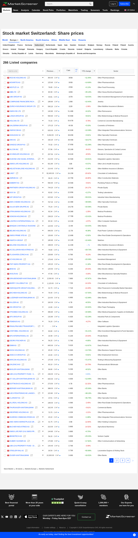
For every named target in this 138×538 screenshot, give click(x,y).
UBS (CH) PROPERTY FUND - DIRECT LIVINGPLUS (23, 446)
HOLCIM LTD (14, 121)
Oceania (82, 40)
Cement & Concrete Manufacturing (110, 121)
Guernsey (39, 53)
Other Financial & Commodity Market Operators (115, 288)
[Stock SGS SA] (17, 192)
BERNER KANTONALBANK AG (21, 388)
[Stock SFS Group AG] (24, 316)
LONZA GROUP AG (17, 116)
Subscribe (124, 4)
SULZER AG (14, 302)
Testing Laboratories (105, 192)
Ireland (13, 49)
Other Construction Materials (108, 178)
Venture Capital (103, 436)
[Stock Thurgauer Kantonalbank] (35, 407)
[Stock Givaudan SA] (22, 135)
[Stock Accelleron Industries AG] (35, 249)
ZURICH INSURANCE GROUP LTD (23, 106)
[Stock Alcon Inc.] (21, 149)
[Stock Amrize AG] (20, 178)
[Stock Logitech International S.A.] (36, 221)
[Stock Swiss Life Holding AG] (31, 163)
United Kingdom (9, 45)
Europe (13, 40)
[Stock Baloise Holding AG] (29, 245)
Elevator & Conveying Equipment (110, 154)
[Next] (132, 460)
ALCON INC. (14, 149)
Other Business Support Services (110, 350)
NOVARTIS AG (15, 82)
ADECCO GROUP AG (18, 355)
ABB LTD (13, 92)
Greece (5, 49)
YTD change (86, 71)
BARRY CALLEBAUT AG (19, 283)
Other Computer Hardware (107, 221)
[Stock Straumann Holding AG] (32, 211)
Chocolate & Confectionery (107, 173)
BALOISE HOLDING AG (18, 245)
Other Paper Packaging (106, 307)
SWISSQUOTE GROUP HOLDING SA (23, 288)
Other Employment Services (108, 355)
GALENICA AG (15, 364)
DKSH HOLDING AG (17, 350)
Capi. (68, 70)
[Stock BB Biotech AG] (24, 436)
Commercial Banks (105, 408)
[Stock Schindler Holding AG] (31, 154)
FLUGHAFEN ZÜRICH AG (19, 255)
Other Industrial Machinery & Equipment (112, 250)
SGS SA (13, 192)
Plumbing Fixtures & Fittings (108, 183)
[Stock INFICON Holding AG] (28, 359)
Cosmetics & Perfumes (106, 126)
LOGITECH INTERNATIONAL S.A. (22, 221)
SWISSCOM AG (15, 130)
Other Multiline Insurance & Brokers (111, 106)
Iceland (79, 49)
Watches (101, 240)
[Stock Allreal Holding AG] (29, 402)
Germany (28, 45)
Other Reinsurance (105, 111)
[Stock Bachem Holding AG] (29, 292)
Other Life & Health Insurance (108, 164)
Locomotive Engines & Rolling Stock (111, 451)
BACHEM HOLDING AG (18, 293)
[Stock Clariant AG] (22, 398)
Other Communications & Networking (111, 441)
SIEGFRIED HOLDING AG (19, 412)
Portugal (21, 49)
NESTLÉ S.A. (14, 87)
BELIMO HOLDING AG (18, 231)
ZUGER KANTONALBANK (19, 455)
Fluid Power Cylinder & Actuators (110, 231)
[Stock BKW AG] (18, 269)
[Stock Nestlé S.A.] (21, 87)
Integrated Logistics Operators (109, 159)
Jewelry (100, 102)
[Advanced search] (90, 4)
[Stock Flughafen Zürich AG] (31, 254)
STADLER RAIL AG (17, 451)
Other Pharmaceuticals (106, 78)
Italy (66, 45)
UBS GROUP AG (16, 97)
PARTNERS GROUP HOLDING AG (22, 188)
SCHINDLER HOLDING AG (20, 154)
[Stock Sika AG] (18, 140)
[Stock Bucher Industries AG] (31, 426)
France (20, 45)
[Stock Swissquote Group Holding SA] (38, 288)
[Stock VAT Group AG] (23, 197)
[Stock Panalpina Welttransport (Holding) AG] (38, 326)
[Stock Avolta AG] (20, 273)
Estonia (124, 49)
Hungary (39, 49)
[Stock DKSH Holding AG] (26, 350)
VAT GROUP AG (15, 197)
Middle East (64, 40)
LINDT (12, 173)
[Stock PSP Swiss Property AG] (32, 264)
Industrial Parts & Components (109, 317)
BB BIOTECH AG (16, 436)
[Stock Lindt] (16, 173)
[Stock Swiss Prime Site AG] (29, 235)
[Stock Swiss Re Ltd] (23, 111)
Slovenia (71, 49)
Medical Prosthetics (105, 211)
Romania (30, 49)
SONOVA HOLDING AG (18, 216)
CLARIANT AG (15, 398)
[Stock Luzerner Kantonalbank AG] (37, 297)
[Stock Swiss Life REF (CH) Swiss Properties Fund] (38, 431)
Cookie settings (49, 528)
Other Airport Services (106, 255)
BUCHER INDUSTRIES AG (20, 427)
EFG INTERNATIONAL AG (19, 336)
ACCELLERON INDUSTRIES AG (22, 250)
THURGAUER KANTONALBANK (22, 408)
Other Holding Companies (107, 422)
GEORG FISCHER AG (18, 341)
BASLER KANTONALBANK (20, 369)
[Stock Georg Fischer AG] (28, 340)
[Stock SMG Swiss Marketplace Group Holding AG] (38, 422)
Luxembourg (98, 49)
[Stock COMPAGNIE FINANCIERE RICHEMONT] (38, 101)
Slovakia (6, 53)
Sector (115, 71)
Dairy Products (103, 345)
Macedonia (49, 53)
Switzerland (39, 45)
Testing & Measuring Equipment (109, 360)
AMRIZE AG (14, 178)
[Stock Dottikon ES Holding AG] (33, 383)
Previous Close (52, 71)
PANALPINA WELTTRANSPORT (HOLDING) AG (23, 326)
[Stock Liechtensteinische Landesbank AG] (38, 393)
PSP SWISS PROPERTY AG (20, 264)
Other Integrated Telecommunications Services (115, 130)
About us (62, 528)
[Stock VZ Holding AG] (24, 259)
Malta (117, 49)
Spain (60, 45)
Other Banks (102, 226)
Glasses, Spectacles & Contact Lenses (112, 149)
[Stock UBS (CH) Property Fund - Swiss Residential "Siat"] (38, 374)
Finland (115, 45)
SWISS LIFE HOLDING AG (19, 164)
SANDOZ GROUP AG (17, 145)
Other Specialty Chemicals (107, 135)
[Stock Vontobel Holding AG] (31, 331)
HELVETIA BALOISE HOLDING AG (22, 169)
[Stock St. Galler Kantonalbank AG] (37, 378)
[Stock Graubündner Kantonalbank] (38, 278)
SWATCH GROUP (16, 240)
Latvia (30, 53)
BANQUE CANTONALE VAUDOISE (23, 226)
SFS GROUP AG (16, 317)
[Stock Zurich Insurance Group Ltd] (38, 106)
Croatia (62, 49)
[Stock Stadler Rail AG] (26, 450)
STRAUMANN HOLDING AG (20, 211)
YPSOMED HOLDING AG (19, 312)
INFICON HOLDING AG (18, 360)
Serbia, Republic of (19, 53)
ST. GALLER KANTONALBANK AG (22, 379)
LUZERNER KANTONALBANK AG (22, 298)
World (5, 40)
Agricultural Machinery (106, 427)
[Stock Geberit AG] (21, 183)
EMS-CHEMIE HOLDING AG (20, 202)
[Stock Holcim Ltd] (21, 120)
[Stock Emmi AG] (18, 345)
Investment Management (107, 259)
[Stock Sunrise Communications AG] (37, 417)
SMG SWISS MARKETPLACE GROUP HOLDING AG (23, 422)
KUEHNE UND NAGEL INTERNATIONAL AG (23, 159)
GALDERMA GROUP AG (19, 126)
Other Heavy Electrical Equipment (110, 92)
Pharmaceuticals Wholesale (108, 364)
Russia (107, 45)
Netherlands (50, 45)
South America (42, 40)
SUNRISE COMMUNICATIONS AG (22, 417)
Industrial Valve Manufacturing (109, 197)
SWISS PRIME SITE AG (18, 235)
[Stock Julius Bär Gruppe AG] (31, 206)
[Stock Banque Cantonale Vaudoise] (37, 226)
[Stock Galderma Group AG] (29, 125)
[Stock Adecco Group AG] (27, 355)
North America (26, 40)
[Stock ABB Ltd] (18, 92)
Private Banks (103, 207)
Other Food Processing (106, 87)
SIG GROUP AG (15, 307)
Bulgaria (88, 49)
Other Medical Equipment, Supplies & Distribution (116, 312)
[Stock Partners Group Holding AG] (37, 187)
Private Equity (103, 188)
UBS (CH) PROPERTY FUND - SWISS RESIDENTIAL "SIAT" (23, 374)
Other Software (103, 322)
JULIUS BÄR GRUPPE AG (19, 207)
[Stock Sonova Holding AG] (28, 216)
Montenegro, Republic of (65, 53)
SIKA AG (13, 140)
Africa (54, 40)
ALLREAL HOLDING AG (18, 403)
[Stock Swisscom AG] (23, 130)
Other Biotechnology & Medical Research (113, 116)
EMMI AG (13, 345)
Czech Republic (51, 49)
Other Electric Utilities (105, 269)
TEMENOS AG (15, 322)
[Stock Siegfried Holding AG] (31, 412)
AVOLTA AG (14, 274)
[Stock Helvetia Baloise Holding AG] (37, 168)
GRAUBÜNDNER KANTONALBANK (23, 278)
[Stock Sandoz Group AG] (27, 144)
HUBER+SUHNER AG (18, 441)
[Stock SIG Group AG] (23, 307)
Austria (131, 45)
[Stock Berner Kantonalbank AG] (35, 388)
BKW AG (13, 269)
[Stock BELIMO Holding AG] (28, 230)
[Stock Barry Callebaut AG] (30, 283)
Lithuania (109, 49)
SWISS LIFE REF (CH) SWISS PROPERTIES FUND (23, 431)
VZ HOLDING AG (16, 259)
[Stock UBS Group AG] (24, 96)
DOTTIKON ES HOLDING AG (20, 384)
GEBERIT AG (14, 183)
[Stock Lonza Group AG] (26, 116)
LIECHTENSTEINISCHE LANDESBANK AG (23, 393)
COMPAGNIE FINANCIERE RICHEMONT (23, 102)
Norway (99, 45)
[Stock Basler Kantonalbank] (32, 369)
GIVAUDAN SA (15, 135)
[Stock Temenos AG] (22, 321)
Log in (113, 4)
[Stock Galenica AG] (22, 364)
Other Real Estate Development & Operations (114, 235)
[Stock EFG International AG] (31, 336)
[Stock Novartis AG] (22, 82)
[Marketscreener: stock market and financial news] (20, 4)
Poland (123, 45)
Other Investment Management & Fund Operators (116, 97)
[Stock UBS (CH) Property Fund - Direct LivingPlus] (38, 445)
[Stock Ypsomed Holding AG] (30, 312)
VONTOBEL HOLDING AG (19, 331)
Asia (74, 40)
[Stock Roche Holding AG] (28, 77)
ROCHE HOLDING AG (18, 78)
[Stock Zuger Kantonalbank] (31, 455)
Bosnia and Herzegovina (86, 53)
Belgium (91, 45)
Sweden (73, 45)
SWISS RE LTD (15, 111)
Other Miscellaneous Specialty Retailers (112, 274)
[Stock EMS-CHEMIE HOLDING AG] (32, 202)
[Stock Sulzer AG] (21, 302)
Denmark (81, 45)
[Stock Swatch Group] (25, 240)
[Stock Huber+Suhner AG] (28, 441)
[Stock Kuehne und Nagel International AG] (38, 159)
